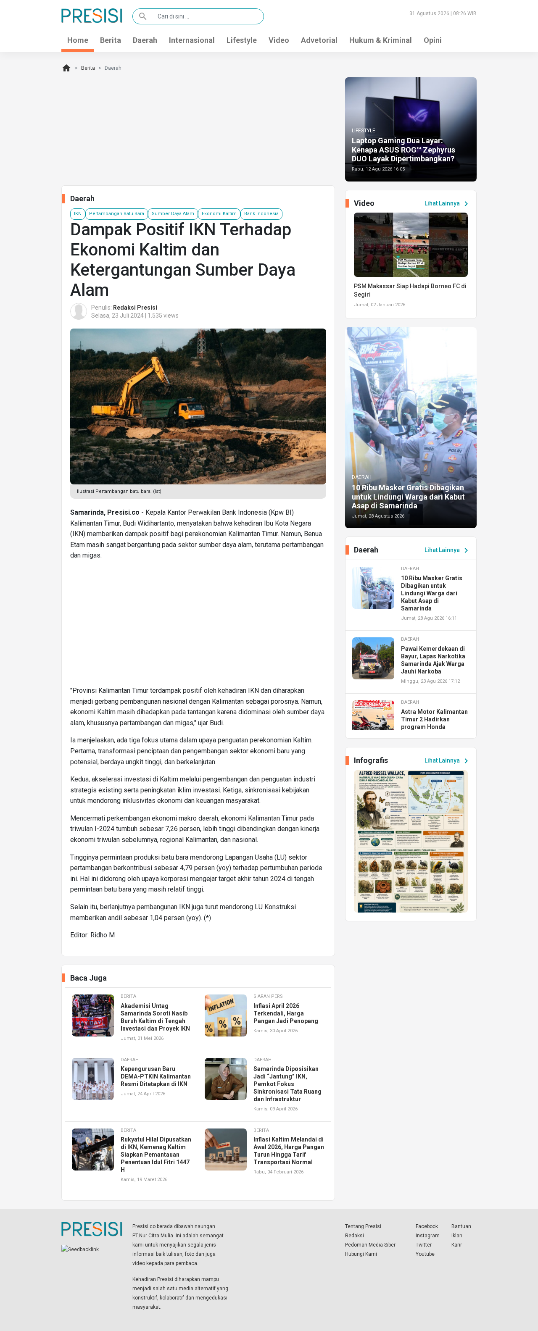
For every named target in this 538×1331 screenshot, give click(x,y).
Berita (110, 40)
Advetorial (319, 40)
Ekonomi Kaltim (219, 213)
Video (279, 40)
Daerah (145, 40)
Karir (456, 1245)
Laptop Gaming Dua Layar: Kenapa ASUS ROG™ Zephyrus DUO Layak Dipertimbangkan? (403, 149)
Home (77, 40)
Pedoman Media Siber (370, 1245)
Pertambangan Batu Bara (116, 213)
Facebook (427, 1226)
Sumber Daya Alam (173, 213)
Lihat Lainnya (448, 204)
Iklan (456, 1236)
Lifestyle (242, 40)
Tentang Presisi (363, 1226)
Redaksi (354, 1236)
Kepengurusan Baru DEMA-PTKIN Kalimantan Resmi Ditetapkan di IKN (156, 1076)
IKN (78, 213)
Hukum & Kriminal (380, 40)
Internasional (192, 40)
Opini (433, 40)
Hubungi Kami (361, 1254)
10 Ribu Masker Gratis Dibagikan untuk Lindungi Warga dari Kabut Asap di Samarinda (408, 496)
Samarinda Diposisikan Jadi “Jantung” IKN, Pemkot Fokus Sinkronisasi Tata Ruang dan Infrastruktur (287, 1083)
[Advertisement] (198, 626)
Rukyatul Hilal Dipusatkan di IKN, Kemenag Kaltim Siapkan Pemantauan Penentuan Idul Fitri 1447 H (156, 1154)
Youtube (425, 1254)
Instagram (428, 1236)
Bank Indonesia (261, 213)
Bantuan (461, 1226)
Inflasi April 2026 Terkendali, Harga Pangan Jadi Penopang (285, 1013)
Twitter (424, 1245)
